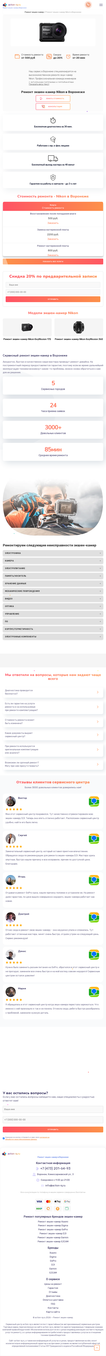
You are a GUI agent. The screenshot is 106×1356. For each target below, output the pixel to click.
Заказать (53, 223)
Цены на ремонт (53, 1284)
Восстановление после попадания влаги (53, 213)
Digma (53, 1257)
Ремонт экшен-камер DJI (53, 1233)
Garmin (53, 1268)
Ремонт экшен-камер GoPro (53, 1229)
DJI (53, 1264)
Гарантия (53, 1288)
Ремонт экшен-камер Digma (53, 1225)
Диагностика (53, 1296)
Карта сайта (53, 1312)
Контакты (53, 1308)
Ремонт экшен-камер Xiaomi (53, 1221)
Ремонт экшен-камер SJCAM (53, 1241)
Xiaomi (53, 1253)
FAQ (53, 1304)
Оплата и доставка (53, 1300)
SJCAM (53, 1272)
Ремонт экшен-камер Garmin (53, 1237)
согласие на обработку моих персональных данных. (27, 1138)
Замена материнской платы (53, 229)
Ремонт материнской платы (53, 246)
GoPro (53, 1261)
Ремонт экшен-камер (34, 12)
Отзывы (53, 1292)
